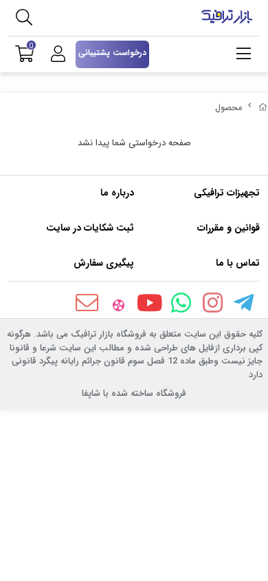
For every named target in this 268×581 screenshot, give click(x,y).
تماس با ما (238, 263)
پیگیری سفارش (104, 263)
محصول (228, 107)
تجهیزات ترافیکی (227, 192)
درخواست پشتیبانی (112, 52)
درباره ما (117, 192)
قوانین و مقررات (228, 227)
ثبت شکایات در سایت (90, 227)
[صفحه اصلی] (263, 107)
